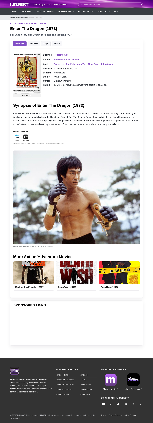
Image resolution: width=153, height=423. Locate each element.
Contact (133, 415)
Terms (103, 415)
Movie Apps (85, 375)
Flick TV (83, 380)
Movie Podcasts (62, 375)
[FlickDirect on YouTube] (103, 404)
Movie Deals (104, 11)
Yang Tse (81, 64)
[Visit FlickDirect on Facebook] (133, 404)
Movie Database (66, 11)
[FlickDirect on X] (140, 404)
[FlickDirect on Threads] (125, 404)
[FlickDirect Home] (19, 4)
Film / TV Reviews (45, 11)
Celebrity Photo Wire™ (65, 385)
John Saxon (107, 64)
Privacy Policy (114, 415)
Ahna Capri (93, 64)
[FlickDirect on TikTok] (118, 404)
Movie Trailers (85, 385)
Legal (125, 415)
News (15, 11)
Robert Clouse (61, 55)
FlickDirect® (45, 415)
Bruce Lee (73, 59)
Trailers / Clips (85, 11)
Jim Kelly (70, 64)
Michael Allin (60, 59)
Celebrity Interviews (64, 389)
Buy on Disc (26, 95)
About (117, 11)
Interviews (27, 11)
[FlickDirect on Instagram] (110, 404)
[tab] (20, 43)
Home (12, 18)
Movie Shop (85, 394)
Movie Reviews (86, 389)
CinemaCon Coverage (65, 380)
